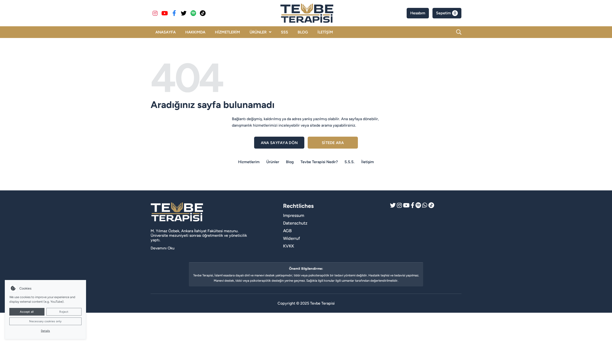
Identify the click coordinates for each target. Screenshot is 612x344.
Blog (290, 162)
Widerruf (291, 238)
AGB (287, 230)
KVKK (288, 246)
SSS (284, 32)
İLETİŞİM (325, 32)
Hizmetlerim (249, 162)
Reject (63, 311)
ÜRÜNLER (258, 32)
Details (45, 331)
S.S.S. (349, 162)
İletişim (367, 162)
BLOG (303, 32)
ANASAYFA (165, 32)
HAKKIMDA (195, 32)
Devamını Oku (163, 248)
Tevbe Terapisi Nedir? (319, 162)
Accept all (27, 311)
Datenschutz (295, 223)
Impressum (293, 215)
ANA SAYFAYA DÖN (279, 142)
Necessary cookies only (45, 321)
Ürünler (272, 162)
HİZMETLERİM (227, 32)
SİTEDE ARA (333, 142)
